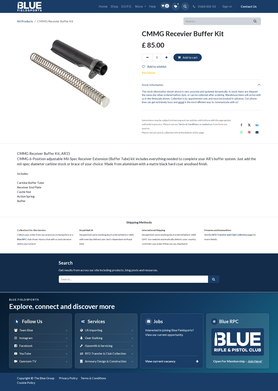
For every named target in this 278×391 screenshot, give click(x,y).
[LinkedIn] (257, 125)
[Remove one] (147, 57)
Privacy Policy (68, 378)
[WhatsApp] (241, 132)
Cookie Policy (26, 382)
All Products (25, 21)
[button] (185, 6)
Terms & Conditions (93, 378)
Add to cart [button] (189, 57)
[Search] (255, 21)
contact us (207, 124)
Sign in (227, 6)
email (181, 102)
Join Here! (255, 361)
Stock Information (152, 84)
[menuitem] (103, 6)
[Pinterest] (249, 132)
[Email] (257, 132)
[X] (249, 125)
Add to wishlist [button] (156, 66)
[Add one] (166, 57)
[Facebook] (241, 125)
